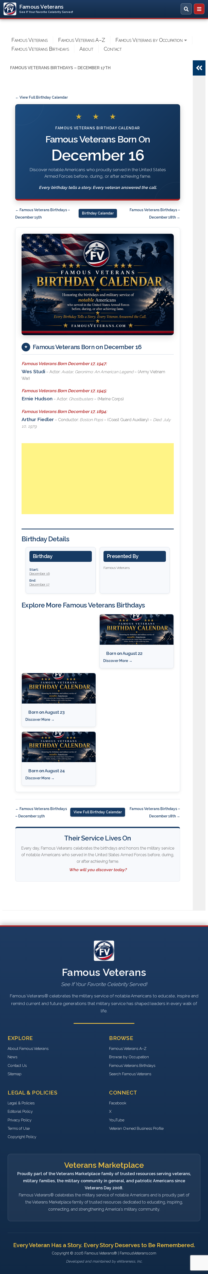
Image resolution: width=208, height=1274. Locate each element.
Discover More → (117, 661)
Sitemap (15, 1074)
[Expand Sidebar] (199, 68)
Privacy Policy (19, 1120)
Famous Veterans (29, 40)
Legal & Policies (21, 1103)
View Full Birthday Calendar (98, 812)
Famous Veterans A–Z (81, 40)
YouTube (116, 1120)
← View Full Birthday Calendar (41, 97)
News (12, 1057)
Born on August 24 (46, 770)
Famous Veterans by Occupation (149, 40)
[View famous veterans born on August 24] (59, 747)
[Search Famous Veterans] (186, 8)
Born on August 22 (124, 653)
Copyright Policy (22, 1137)
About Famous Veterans (28, 1048)
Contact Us (17, 1065)
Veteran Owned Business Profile (136, 1128)
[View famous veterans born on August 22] (137, 629)
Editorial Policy (20, 1111)
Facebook (117, 1103)
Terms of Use (19, 1128)
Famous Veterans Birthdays (40, 49)
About (86, 49)
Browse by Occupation (129, 1057)
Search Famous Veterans (130, 1074)
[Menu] (199, 9)
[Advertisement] (98, 478)
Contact (113, 49)
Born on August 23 (46, 712)
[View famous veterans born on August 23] (59, 688)
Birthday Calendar (98, 213)
